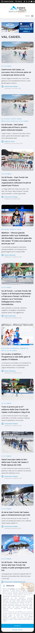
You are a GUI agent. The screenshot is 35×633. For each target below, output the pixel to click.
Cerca (19, 1)
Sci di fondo (6, 66)
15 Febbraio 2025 (17, 318)
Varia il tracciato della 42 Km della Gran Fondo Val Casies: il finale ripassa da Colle (14, 462)
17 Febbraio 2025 (17, 257)
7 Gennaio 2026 (16, 88)
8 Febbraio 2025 (16, 528)
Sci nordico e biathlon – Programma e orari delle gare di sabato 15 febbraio (15, 357)
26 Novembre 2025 (17, 143)
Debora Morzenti (10, 316)
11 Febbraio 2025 (17, 478)
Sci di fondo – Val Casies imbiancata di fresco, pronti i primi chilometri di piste (14, 127)
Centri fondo (16, 119)
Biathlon (5, 229)
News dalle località (9, 121)
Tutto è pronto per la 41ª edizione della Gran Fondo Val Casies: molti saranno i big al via (15, 409)
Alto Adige (5, 119)
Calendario (14, 348)
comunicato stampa (11, 86)
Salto (3, 350)
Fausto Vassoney (9, 255)
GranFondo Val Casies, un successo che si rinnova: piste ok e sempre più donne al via (16, 72)
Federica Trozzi (9, 141)
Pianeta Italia (15, 229)
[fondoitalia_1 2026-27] (17, 27)
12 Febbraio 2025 (17, 425)
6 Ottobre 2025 (16, 199)
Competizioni (8, 1)
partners (12, 589)
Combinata (24, 348)
